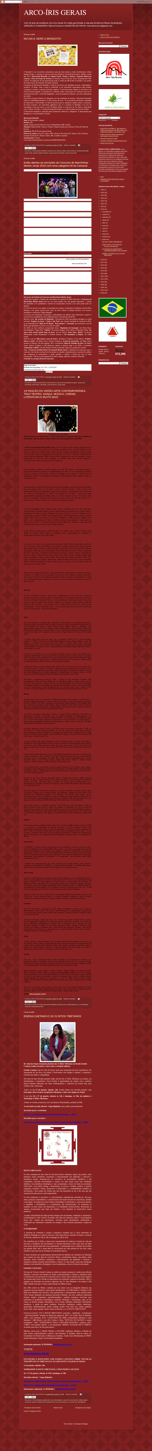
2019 (102, 209)
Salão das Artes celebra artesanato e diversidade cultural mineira (112, 135)
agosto (104, 220)
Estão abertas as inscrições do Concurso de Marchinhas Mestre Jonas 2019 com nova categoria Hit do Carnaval (56, 164)
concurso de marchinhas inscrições (66, 382)
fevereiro (105, 237)
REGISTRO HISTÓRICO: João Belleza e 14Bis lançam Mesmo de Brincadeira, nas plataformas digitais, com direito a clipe (113, 130)
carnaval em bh (51, 151)
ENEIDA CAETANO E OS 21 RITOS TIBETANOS (52, 1016)
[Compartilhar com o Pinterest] (35, 148)
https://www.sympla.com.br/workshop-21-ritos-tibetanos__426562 (50, 1114)
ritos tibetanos (82, 1402)
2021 (102, 204)
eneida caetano (83, 1400)
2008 (102, 287)
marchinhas (43, 384)
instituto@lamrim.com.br (62, 1345)
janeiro (104, 239)
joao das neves (61, 1004)
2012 (102, 276)
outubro (105, 214)
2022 (102, 201)
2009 (102, 284)
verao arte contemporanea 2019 (34, 1006)
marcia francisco (71, 151)
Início (102, 177)
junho (104, 226)
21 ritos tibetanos (37, 1400)
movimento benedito (82, 151)
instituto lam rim (42, 1402)
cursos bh (66, 1400)
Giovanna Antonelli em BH (108, 139)
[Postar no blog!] (28, 148)
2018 (102, 259)
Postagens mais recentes (32, 1408)
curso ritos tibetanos (56, 1400)
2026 (102, 190)
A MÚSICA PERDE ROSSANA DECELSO (113, 141)
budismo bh (46, 1400)
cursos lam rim (73, 1400)
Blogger (85, 1424)
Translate (114, 120)
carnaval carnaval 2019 (39, 382)
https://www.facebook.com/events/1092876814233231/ (47, 140)
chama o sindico (61, 151)
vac (78, 1004)
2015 (102, 268)
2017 (102, 262)
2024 (102, 195)
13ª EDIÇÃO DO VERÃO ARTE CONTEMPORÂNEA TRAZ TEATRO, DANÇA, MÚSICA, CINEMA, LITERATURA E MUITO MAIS (54, 394)
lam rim (55, 1402)
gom (45, 1004)
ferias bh (34, 1402)
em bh (41, 1004)
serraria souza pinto (71, 153)
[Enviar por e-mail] (26, 148)
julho (104, 223)
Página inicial (58, 1408)
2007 (102, 290)
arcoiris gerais (36, 151)
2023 (102, 198)
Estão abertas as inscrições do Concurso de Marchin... (112, 245)
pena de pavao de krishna (56, 153)
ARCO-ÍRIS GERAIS (55, 12)
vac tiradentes (84, 1004)
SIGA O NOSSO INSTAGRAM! (109, 37)
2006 (102, 293)
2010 (102, 282)
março (104, 234)
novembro (105, 212)
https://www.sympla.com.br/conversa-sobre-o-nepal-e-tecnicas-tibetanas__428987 (56, 1122)
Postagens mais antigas (83, 1408)
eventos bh (28, 1402)
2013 (102, 273)
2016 (102, 265)
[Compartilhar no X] (30, 148)
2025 (102, 192)
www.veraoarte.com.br (37, 994)
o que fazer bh (73, 1402)
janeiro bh (50, 1402)
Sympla (79, 81)
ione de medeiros (52, 1004)
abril (104, 231)
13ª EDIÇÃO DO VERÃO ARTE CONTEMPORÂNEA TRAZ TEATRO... (115, 250)
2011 (102, 279)
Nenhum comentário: (70, 145)
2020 (102, 206)
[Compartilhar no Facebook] (32, 148)
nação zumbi (28, 153)
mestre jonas (61, 384)
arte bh (34, 1004)
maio (104, 228)
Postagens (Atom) (35, 1411)
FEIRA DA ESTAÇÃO (107, 143)
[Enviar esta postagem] (78, 145)
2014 (102, 271)
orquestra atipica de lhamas (41, 153)
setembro (105, 217)
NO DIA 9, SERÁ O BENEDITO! (42, 38)
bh (38, 1004)
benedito (43, 151)
